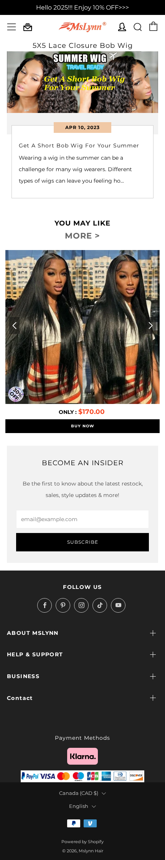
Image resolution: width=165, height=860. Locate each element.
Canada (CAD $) (78, 793)
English (78, 806)
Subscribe (82, 542)
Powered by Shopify (82, 841)
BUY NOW (82, 426)
